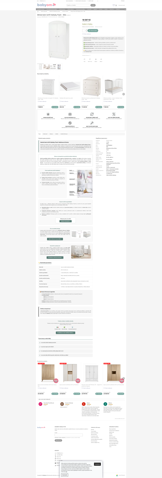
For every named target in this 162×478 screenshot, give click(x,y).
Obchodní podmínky (113, 438)
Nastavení (64, 475)
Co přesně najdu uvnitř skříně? (46, 347)
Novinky (92, 429)
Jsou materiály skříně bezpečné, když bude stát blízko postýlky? (53, 355)
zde (66, 471)
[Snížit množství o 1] (86, 31)
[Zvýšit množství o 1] (86, 30)
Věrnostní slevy (94, 434)
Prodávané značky (94, 436)
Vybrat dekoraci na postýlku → (55, 239)
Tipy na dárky (93, 431)
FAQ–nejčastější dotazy (113, 443)
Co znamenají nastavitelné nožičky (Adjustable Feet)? (51, 351)
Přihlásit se (58, 440)
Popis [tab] (39, 134)
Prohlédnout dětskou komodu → (55, 257)
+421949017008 (59, 455)
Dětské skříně (109, 140)
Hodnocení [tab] (45, 134)
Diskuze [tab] (51, 134)
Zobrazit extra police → (65, 221)
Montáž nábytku (94, 441)
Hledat (93, 5)
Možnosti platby (112, 437)
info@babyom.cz (60, 453)
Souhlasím (97, 464)
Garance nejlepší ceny (95, 442)
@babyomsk (59, 465)
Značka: (61, 17)
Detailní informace (85, 55)
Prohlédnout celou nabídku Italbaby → (65, 332)
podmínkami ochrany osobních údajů (73, 437)
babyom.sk (59, 456)
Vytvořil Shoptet (122, 475)
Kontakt (110, 433)
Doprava (110, 435)
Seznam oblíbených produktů (96, 439)
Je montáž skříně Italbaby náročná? (47, 342)
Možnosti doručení (98, 26)
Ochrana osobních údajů (113, 442)
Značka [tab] (56, 134)
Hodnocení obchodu (95, 437)
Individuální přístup (112, 445)
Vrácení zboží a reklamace (80, 1)
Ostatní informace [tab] (64, 134)
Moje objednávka (69, 1)
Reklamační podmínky (113, 440)
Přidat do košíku (94, 30)
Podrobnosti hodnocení (52, 17)
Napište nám (90, 1)
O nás (110, 446)
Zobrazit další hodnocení (119, 418)
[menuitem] (40, 9)
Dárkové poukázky (94, 433)
